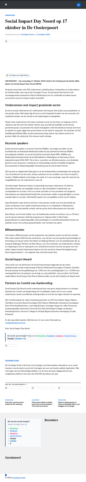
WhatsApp (41, 336)
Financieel (10, 15)
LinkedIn (18, 338)
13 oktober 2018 (43, 34)
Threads (10, 338)
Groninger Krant (27, 34)
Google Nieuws (70, 336)
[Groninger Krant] (6, 5)
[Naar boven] (6, 475)
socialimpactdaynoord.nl (15, 323)
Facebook (50, 336)
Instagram (59, 336)
